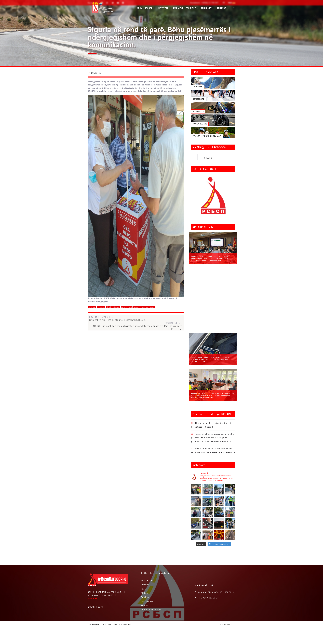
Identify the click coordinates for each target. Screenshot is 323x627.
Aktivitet (163, 8)
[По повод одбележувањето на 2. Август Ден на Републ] (230, 535)
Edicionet (206, 8)
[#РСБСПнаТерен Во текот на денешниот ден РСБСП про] (230, 512)
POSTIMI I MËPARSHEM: (117, 318)
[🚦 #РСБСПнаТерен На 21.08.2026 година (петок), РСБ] (208, 489)
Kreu (90, 60)
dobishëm (101, 307)
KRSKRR (149, 8)
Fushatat (178, 8)
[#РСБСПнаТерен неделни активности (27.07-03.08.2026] (196, 535)
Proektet (191, 8)
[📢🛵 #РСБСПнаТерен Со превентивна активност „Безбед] (230, 501)
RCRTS (233, 624)
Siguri (152, 307)
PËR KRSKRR (147, 580)
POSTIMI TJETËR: (137, 326)
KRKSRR (208, 158)
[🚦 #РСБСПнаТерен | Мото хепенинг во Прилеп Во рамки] (196, 489)
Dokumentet (147, 601)
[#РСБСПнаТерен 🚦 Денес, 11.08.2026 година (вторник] (208, 512)
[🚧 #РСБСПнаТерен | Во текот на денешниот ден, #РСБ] (196, 501)
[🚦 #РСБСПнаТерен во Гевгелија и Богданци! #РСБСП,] (230, 489)
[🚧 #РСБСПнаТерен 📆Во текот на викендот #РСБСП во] (208, 501)
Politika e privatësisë (151, 609)
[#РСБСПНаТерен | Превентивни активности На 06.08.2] (196, 523)
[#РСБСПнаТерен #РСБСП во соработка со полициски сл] (196, 512)
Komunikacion (126, 307)
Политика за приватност (122, 624)
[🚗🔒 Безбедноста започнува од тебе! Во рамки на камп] (219, 512)
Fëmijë (109, 307)
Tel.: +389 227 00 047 (209, 597)
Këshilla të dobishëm (106, 60)
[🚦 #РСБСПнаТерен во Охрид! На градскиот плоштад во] (219, 501)
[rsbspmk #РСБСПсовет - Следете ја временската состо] (208, 523)
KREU (139, 8)
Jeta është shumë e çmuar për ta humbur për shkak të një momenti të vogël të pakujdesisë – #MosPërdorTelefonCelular (213, 438)
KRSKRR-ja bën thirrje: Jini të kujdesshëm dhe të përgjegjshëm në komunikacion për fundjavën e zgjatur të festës (210, 360)
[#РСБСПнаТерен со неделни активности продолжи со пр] (208, 535)
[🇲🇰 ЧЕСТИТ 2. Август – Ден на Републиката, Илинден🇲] (219, 535)
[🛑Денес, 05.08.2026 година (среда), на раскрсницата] (230, 523)
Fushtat (144, 588)
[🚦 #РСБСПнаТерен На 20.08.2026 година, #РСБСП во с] (219, 489)
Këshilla (116, 307)
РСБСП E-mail (106, 624)
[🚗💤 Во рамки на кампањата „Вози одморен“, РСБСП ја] (219, 523)
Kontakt (221, 8)
